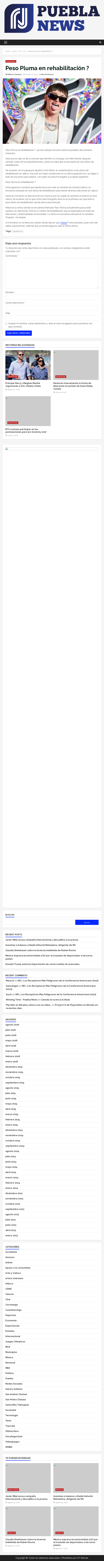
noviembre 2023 (14, 1198)
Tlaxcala (10, 1426)
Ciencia (9, 1294)
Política (9, 1373)
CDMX (8, 1289)
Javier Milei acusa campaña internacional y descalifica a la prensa (41, 940)
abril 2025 (10, 1109)
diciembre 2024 (14, 1130)
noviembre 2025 (14, 1072)
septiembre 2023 (14, 1209)
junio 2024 (10, 1161)
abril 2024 (10, 1172)
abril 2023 (10, 1230)
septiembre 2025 (14, 1082)
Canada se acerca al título (55, 999)
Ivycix (9, 994)
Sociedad (10, 1410)
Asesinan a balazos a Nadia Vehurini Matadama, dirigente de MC (40, 945)
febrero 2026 (12, 1056)
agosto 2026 (12, 1024)
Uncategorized (13, 1436)
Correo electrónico (15, 302)
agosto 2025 (12, 1088)
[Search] (100, 42)
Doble (64, 222)
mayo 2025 (11, 1103)
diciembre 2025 (13, 1067)
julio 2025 (10, 1093)
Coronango (11, 1304)
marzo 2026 (11, 1051)
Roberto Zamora (14, 74)
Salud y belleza (13, 1389)
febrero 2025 (12, 1119)
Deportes (10, 1315)
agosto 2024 (12, 1151)
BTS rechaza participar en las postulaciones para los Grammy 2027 (28, 411)
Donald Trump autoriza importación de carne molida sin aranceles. (42, 964)
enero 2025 (11, 1125)
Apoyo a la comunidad (17, 1268)
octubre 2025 (12, 1077)
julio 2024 (10, 1156)
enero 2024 (11, 1188)
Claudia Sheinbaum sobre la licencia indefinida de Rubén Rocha (40, 950)
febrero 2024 (12, 1183)
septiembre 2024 (14, 1146)
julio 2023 (10, 1219)
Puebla (9, 1378)
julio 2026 (10, 1030)
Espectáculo (10, 61)
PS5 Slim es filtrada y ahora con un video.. (28, 1005)
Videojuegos (12, 1441)
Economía (11, 1320)
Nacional (10, 1362)
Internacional (12, 1336)
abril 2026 (10, 1045)
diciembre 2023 (13, 1193)
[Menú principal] (6, 42)
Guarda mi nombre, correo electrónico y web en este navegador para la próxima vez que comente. (50, 325)
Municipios (11, 1352)
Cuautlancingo (13, 1310)
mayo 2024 (11, 1167)
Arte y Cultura (13, 1273)
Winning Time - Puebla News (21, 999)
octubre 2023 (12, 1204)
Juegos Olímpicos (15, 1341)
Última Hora (12, 1431)
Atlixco (9, 1283)
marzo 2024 (11, 1177)
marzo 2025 (11, 1114)
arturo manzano (14, 1278)
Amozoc (10, 1257)
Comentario (11, 256)
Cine (7, 1299)
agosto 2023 (12, 1214)
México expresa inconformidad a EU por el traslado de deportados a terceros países (76, 1521)
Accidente (11, 1252)
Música (9, 1357)
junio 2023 (10, 1225)
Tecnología (11, 1415)
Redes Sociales (14, 1383)
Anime (8, 1262)
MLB (7, 1347)
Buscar (9, 915)
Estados (9, 1331)
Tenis (8, 1420)
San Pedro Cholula (15, 1399)
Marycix (10, 980)
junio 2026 (10, 1035)
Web (7, 313)
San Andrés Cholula (16, 1394)
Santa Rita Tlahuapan (17, 1405)
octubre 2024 (12, 1140)
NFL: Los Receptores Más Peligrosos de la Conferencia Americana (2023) (58, 980)
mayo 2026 (11, 1040)
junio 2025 (10, 1098)
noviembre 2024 (14, 1135)
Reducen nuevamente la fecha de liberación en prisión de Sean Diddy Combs (76, 365)
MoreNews (67, 1558)
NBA (7, 1368)
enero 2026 (11, 1061)
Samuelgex (12, 986)
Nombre (10, 292)
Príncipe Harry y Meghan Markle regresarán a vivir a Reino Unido (28, 365)
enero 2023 (11, 1235)
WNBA (8, 1447)
